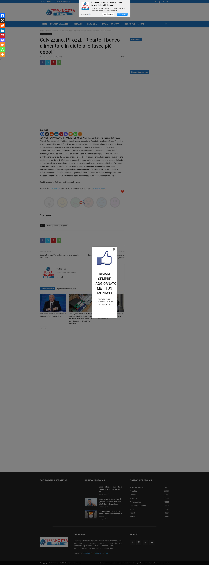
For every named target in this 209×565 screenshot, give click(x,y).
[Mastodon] (2, 40)
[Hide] (1, 59)
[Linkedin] (2, 30)
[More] (2, 54)
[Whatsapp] (2, 49)
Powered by (85, 14)
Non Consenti (108, 14)
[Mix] (2, 44)
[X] (2, 20)
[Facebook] (2, 15)
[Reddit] (2, 25)
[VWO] (91, 14)
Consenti (122, 14)
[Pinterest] (2, 35)
